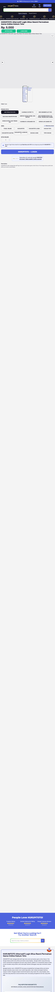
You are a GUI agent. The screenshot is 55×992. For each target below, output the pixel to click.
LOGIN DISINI (24, 31)
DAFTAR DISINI (8, 31)
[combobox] (25, 10)
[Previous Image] (2, 62)
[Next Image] (52, 62)
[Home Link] (13, 5)
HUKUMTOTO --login (27, 152)
